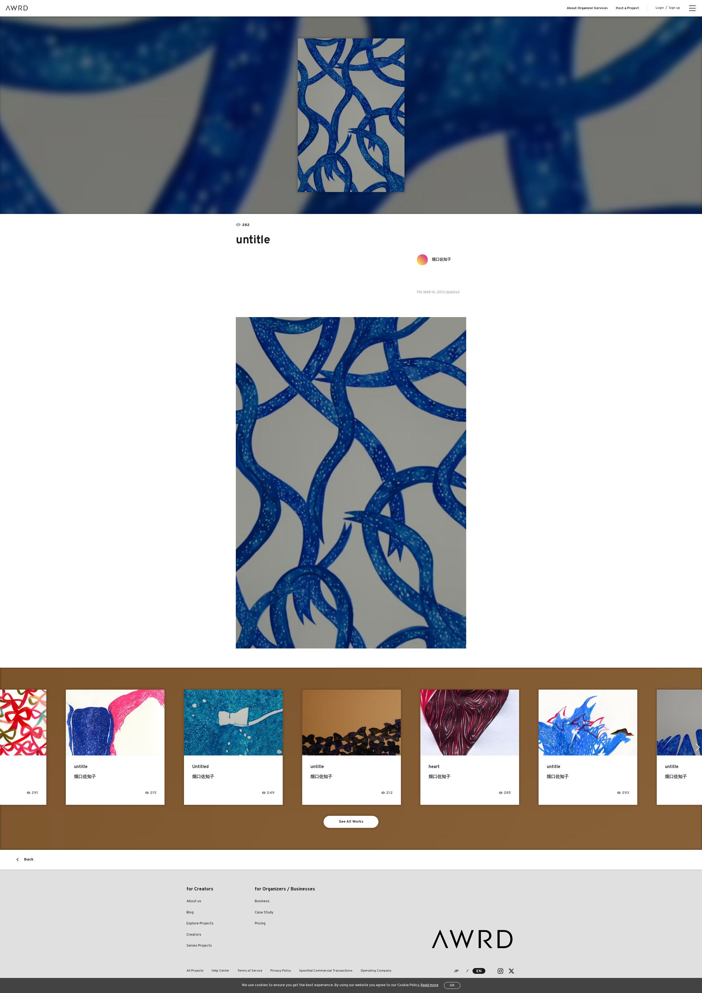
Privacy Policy (280, 971)
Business (262, 901)
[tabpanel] (351, 115)
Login (660, 8)
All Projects (194, 971)
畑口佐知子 (441, 259)
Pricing (260, 923)
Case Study (264, 912)
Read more (429, 985)
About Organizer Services (587, 8)
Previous (4, 747)
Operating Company (376, 971)
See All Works (351, 821)
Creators (193, 935)
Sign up (674, 8)
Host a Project (627, 8)
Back (28, 859)
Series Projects (199, 946)
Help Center (220, 971)
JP (456, 971)
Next (697, 747)
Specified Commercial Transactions (325, 971)
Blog (190, 912)
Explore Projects (200, 923)
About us (193, 901)
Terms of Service (249, 971)
